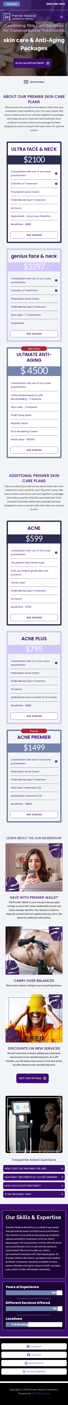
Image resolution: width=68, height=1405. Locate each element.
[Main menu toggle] (61, 17)
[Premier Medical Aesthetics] (19, 16)
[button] (11, 4)
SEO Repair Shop (41, 1393)
